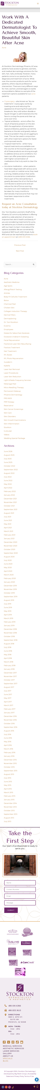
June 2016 (8, 738)
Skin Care (8, 413)
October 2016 (9, 724)
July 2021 (7, 517)
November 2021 (10, 502)
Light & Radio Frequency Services (17, 380)
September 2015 (10, 771)
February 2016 (9, 752)
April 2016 (8, 745)
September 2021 (10, 509)
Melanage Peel (10, 384)
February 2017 (9, 709)
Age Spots (8, 286)
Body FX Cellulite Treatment (15, 297)
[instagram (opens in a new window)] (9, 1087)
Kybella (7, 366)
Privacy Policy (19, 1076)
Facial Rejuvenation (12, 340)
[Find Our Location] (34, 1086)
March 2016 (8, 749)
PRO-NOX (8, 398)
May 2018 (7, 655)
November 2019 (10, 589)
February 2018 (9, 665)
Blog (5, 1061)
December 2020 (10, 542)
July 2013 (7, 821)
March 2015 (8, 792)
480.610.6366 (14, 1006)
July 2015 (7, 778)
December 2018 (10, 629)
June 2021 (8, 520)
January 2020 (9, 582)
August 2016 (9, 731)
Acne (4, 48)
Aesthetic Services (13, 1048)
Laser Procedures (11, 373)
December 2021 (10, 499)
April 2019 (8, 615)
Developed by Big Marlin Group (15, 1074)
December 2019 (10, 586)
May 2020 (8, 567)
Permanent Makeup (12, 391)
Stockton (7, 427)
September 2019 (10, 597)
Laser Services (11, 1051)
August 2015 (9, 774)
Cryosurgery (9, 101)
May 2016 (7, 742)
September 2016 (10, 727)
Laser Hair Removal (12, 369)
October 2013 (9, 811)
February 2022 (10, 491)
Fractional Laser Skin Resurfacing (17, 344)
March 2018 (8, 662)
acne (33, 94)
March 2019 (8, 618)
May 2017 (7, 698)
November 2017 (10, 676)
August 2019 (9, 600)
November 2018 (10, 633)
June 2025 (8, 462)
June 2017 (8, 694)
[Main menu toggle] (38, 3)
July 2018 (7, 647)
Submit (11, 910)
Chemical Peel (10, 304)
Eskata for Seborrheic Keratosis (16, 333)
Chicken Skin (9, 308)
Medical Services (12, 1046)
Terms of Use (29, 1076)
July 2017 (7, 691)
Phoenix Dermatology (13, 395)
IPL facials (8, 355)
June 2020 (8, 564)
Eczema (7, 326)
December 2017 (10, 673)
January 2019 (9, 626)
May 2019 (7, 611)
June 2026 (8, 451)
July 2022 (8, 477)
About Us (8, 1056)
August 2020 (9, 557)
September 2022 (11, 470)
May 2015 (7, 785)
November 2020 (10, 546)
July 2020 (8, 560)
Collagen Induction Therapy (15, 311)
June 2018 (8, 651)
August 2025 (9, 455)
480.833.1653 (14, 1010)
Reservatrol (8, 406)
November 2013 (10, 807)
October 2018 (9, 636)
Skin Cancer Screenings (13, 409)
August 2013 (9, 818)
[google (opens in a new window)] (6, 1087)
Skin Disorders (10, 416)
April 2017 (8, 702)
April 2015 (8, 789)
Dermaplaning (10, 319)
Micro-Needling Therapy (14, 387)
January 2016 (9, 756)
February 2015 (9, 796)
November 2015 (10, 763)
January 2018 (9, 669)
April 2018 (8, 658)
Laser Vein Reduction (12, 377)
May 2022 (8, 484)
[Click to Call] (36, 1086)
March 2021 (8, 531)
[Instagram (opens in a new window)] (13, 1042)
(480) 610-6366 (24, 237)
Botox (6, 300)
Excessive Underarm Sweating (16, 337)
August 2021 (9, 513)
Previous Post (20, 245)
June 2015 (8, 782)
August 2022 (9, 473)
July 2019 (7, 604)
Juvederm (8, 362)
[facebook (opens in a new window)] (4, 1042)
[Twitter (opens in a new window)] (9, 1042)
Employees (8, 329)
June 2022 (8, 480)
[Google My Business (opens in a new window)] (22, 1042)
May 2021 (7, 524)
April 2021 (8, 528)
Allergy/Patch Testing (13, 289)
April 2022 (8, 488)
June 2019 (8, 607)
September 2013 (10, 814)
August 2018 (9, 644)
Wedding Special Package (14, 438)
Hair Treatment (10, 351)
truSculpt (8, 431)
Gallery (7, 1053)
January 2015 (9, 800)
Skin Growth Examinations (15, 420)
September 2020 (11, 553)
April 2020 (8, 571)
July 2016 (7, 734)
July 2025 (8, 459)
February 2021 (9, 535)
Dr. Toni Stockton (11, 322)
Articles (7, 293)
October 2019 (9, 593)
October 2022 (9, 466)
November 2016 (10, 720)
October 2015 (9, 767)
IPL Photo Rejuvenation (13, 358)
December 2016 (10, 716)
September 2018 (10, 640)
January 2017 (9, 713)
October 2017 (9, 680)
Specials (7, 1058)
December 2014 (10, 803)
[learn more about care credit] (27, 962)
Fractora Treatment (12, 348)
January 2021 (9, 539)
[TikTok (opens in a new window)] (17, 1042)
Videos (6, 435)
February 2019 (9, 622)
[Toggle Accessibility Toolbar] (36, 1079)
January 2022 (9, 495)
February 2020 (10, 578)
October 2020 (9, 549)
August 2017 (9, 687)
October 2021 (9, 506)
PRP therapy (9, 402)
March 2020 (9, 575)
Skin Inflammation (11, 424)
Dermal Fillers (9, 315)
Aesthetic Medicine (11, 282)
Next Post (20, 251)
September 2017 (10, 684)
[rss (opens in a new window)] (12, 1087)
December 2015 (10, 760)
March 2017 (8, 705)
